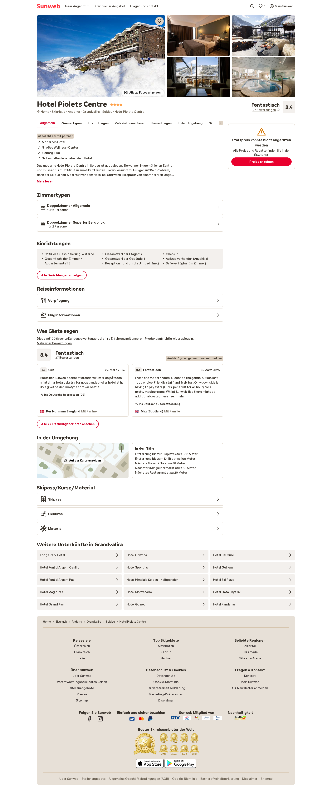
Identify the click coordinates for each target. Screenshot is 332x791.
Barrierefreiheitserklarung (166, 688)
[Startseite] (48, 6)
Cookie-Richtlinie (165, 682)
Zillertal (250, 646)
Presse (82, 694)
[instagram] (100, 721)
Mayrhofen (166, 646)
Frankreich (82, 652)
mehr (180, 396)
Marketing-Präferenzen (166, 694)
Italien (82, 658)
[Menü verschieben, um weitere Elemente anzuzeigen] (221, 123)
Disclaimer (166, 700)
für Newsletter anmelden (250, 688)
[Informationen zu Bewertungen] (278, 110)
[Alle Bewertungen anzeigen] (273, 107)
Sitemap (82, 700)
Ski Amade (250, 652)
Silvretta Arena (250, 658)
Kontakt (250, 676)
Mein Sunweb (250, 682)
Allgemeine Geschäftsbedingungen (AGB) (139, 779)
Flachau (166, 658)
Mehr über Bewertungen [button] (54, 343)
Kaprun (166, 652)
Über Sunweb (81, 676)
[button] (101, 56)
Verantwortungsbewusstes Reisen (82, 682)
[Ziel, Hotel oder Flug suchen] (252, 6)
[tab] (47, 123)
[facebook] (89, 721)
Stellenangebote (82, 688)
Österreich (82, 646)
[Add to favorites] (159, 21)
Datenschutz (166, 676)
